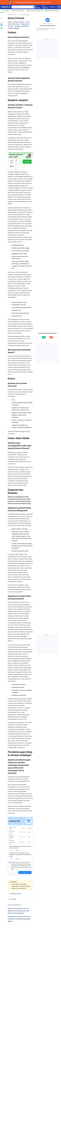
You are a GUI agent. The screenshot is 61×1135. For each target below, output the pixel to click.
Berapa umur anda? (12, 831)
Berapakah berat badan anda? (12, 842)
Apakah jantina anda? (12, 828)
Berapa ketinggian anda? (11, 836)
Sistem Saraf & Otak (12, 14)
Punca (28, 22)
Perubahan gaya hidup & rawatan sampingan (18, 27)
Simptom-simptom (19, 22)
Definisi (10, 22)
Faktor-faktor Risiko (14, 24)
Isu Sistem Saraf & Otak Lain (24, 14)
